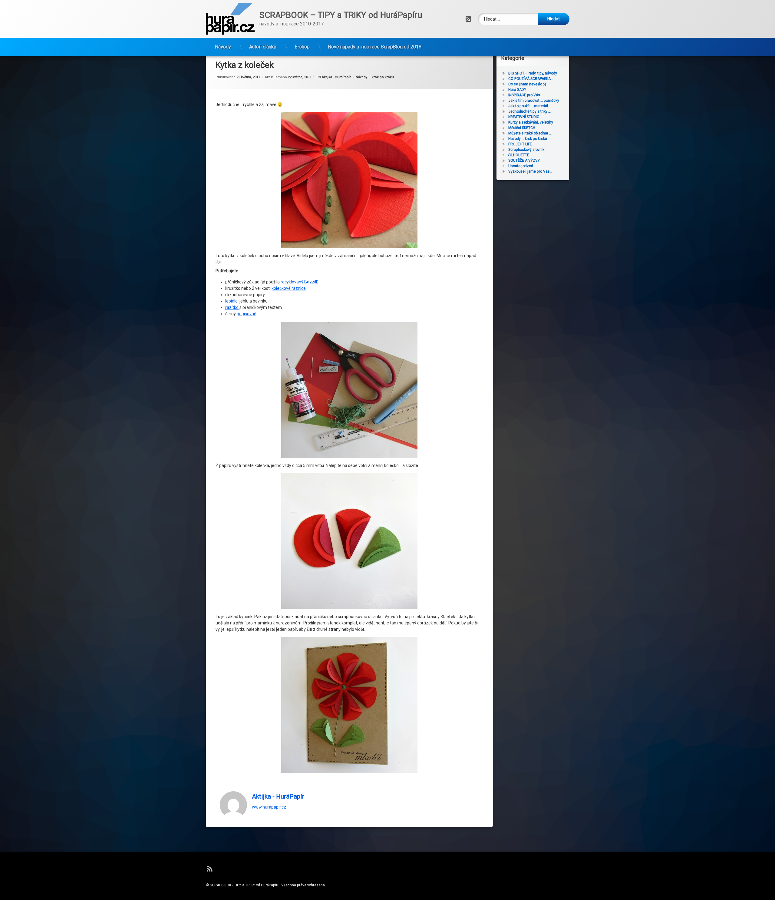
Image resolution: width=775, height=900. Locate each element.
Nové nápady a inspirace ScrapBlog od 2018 (374, 47)
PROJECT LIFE (520, 144)
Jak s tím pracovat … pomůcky (533, 100)
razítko (232, 307)
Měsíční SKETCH (521, 128)
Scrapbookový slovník (526, 149)
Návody (223, 47)
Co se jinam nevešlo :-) (527, 84)
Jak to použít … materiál (528, 106)
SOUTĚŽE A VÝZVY (524, 160)
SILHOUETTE (518, 155)
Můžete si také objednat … (530, 133)
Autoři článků (262, 47)
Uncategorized (520, 166)
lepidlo (231, 301)
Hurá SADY (517, 90)
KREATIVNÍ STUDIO (523, 117)
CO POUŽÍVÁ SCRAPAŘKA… (530, 79)
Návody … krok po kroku (527, 139)
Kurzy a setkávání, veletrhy (530, 122)
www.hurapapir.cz (269, 806)
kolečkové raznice (289, 288)
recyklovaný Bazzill (299, 282)
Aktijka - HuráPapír (336, 77)
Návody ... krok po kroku (375, 77)
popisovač (246, 313)
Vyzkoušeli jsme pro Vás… (530, 171)
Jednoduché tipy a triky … (529, 111)
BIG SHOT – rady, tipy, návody (532, 73)
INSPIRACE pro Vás (524, 95)
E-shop (302, 47)
